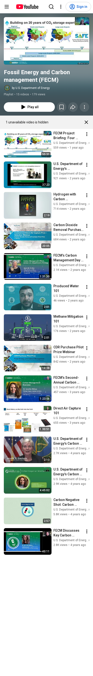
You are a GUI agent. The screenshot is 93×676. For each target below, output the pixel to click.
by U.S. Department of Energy (31, 88)
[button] (46, 41)
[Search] (51, 7)
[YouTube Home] (27, 6)
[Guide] (7, 7)
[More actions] (84, 107)
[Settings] (61, 7)
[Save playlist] (61, 107)
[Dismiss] (86, 122)
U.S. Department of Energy (70, 143)
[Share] (73, 107)
